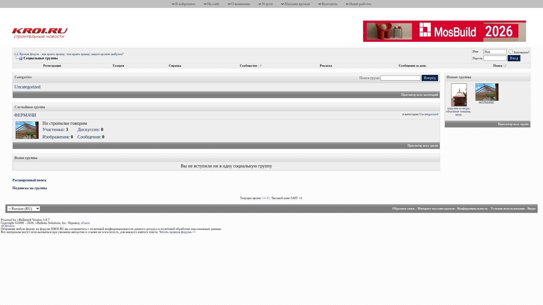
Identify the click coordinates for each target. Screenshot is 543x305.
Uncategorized (27, 86)
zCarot (85, 223)
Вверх (531, 208)
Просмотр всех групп (423, 145)
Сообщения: (89, 136)
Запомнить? (521, 52)
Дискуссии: (88, 129)
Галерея (118, 65)
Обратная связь (403, 208)
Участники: (53, 129)
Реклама (326, 65)
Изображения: (56, 136)
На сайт (213, 4)
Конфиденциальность (472, 208)
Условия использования (508, 208)
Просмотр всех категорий (419, 94)
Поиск (497, 65)
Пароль (477, 58)
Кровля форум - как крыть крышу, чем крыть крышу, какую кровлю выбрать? (72, 54)
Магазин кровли (297, 4)
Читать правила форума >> (177, 232)
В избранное (185, 4)
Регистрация (52, 65)
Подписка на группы (29, 188)
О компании (240, 4)
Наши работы (360, 4)
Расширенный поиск (29, 180)
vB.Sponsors (8, 226)
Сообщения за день (412, 65)
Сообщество (248, 65)
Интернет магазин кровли (436, 208)
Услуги (267, 4)
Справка (175, 65)
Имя (475, 51)
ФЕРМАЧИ (25, 115)
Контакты (329, 4)
